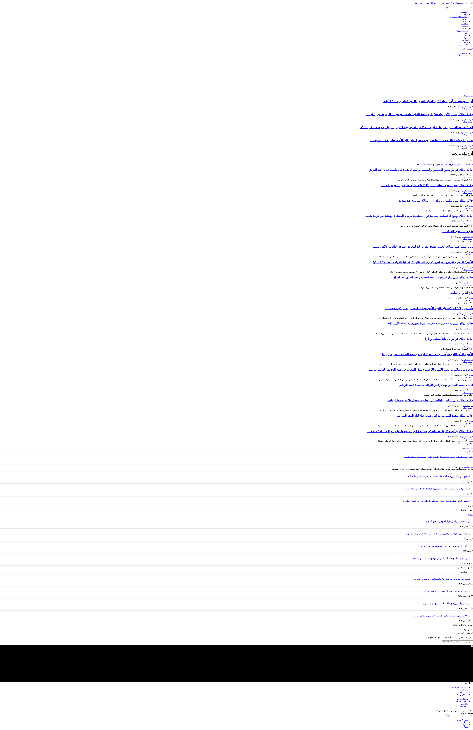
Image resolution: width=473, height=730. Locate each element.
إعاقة (466, 35)
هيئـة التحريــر (462, 699)
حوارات (465, 40)
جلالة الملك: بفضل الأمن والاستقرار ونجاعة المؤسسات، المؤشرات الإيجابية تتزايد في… (419, 114)
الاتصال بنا (464, 706)
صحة (466, 42)
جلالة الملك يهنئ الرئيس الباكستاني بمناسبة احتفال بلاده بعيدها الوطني (430, 400)
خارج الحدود (463, 45)
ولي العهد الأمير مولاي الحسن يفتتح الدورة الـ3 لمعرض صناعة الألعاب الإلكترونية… (423, 246)
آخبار (453, 164)
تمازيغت (464, 26)
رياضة (465, 28)
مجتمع (465, 19)
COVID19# (465, 164)
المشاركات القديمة (465, 443)
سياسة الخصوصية (461, 701)
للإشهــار (464, 704)
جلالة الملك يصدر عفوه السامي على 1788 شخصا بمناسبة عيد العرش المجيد (427, 185)
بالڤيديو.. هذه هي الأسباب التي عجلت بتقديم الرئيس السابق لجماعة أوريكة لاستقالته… (438, 457)
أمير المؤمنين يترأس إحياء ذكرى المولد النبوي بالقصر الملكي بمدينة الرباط (428, 101)
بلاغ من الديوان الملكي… (457, 231)
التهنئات (432, 164)
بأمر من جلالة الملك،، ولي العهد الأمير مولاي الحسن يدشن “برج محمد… (429, 308)
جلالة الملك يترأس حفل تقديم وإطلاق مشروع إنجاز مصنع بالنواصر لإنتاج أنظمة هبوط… (420, 431)
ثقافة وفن (464, 24)
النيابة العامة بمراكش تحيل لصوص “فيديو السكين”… (446, 521)
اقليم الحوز (440, 164)
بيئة (466, 33)
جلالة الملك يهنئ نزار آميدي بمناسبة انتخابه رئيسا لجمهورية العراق (433, 277)
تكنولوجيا (464, 38)
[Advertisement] (236, 76)
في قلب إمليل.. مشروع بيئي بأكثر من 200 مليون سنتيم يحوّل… (442, 616)
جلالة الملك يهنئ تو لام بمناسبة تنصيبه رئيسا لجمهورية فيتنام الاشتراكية (430, 323)
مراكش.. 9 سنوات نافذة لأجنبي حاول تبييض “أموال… (446, 591)
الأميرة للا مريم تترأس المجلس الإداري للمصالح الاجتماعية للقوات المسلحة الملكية (423, 262)
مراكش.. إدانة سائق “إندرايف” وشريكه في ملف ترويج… (444, 546)
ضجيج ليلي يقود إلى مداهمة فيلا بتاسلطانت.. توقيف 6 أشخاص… (441, 579)
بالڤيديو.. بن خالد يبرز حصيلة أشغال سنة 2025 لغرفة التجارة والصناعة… (438, 476)
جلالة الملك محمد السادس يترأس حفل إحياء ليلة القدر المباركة (435, 415)
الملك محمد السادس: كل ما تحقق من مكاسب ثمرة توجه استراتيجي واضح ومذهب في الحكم (416, 127)
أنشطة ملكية (468, 96)
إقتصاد (465, 21)
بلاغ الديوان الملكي (461, 292)
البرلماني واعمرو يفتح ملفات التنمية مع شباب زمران (447, 603)
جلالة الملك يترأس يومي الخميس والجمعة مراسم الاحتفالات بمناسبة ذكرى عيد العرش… (419, 169)
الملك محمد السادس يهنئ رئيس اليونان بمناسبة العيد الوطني (436, 384)
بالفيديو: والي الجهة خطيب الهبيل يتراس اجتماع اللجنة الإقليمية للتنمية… (438, 488)
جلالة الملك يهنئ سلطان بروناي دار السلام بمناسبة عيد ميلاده (436, 200)
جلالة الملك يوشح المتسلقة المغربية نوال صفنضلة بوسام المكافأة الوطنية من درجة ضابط (419, 215)
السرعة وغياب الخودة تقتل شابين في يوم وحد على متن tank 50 (442, 558)
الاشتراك (446, 642)
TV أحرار (469, 452)
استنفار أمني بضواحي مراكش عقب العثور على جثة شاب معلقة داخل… (438, 534)
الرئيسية (464, 12)
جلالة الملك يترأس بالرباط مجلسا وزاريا (449, 338)
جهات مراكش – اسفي (459, 17)
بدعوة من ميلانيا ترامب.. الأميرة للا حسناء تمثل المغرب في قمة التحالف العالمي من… (421, 369)
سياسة (465, 14)
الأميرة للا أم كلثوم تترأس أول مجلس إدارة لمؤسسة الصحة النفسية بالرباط (427, 354)
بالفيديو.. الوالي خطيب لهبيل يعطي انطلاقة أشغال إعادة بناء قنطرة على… (437, 501)
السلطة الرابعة (423, 164)
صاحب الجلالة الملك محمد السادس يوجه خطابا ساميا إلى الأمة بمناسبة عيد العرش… (421, 140)
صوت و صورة (462, 31)
